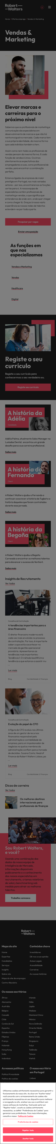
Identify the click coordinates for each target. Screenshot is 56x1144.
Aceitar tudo (28, 1138)
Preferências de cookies (28, 1122)
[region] (28, 1113)
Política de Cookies (25, 1116)
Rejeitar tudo (28, 1130)
